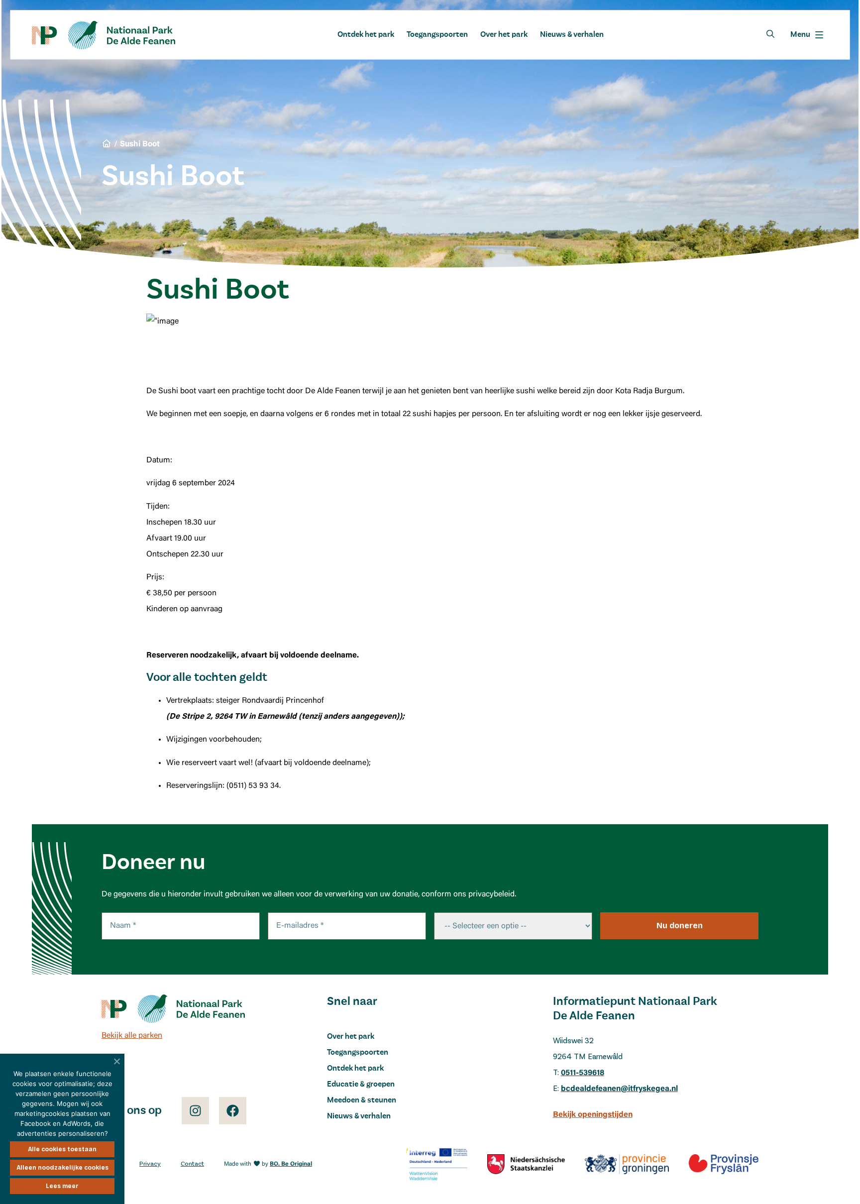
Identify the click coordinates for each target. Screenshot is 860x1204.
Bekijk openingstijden (593, 1115)
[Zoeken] (770, 34)
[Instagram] (195, 1110)
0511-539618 (582, 1073)
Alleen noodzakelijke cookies (62, 1167)
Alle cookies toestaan (62, 1149)
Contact (192, 1164)
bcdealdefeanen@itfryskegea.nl (619, 1089)
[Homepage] (103, 35)
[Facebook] (232, 1110)
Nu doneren (679, 925)
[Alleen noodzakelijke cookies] (116, 1061)
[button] (806, 35)
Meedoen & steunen (361, 1100)
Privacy (150, 1164)
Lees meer (62, 1186)
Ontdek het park (365, 35)
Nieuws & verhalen (572, 35)
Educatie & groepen (361, 1085)
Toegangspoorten (437, 35)
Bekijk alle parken (132, 1036)
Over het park (504, 35)
